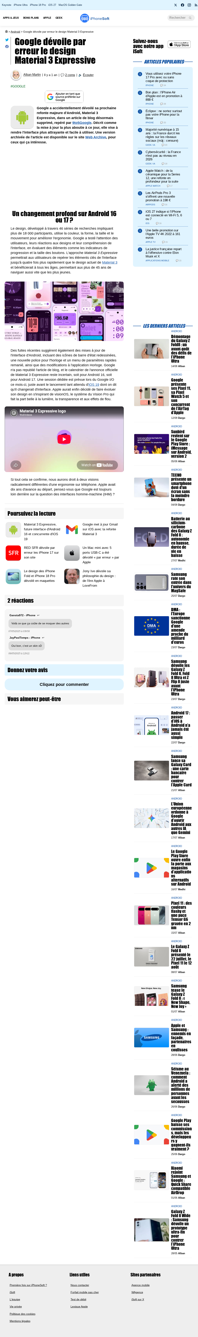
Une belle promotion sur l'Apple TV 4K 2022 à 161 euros (163, 233)
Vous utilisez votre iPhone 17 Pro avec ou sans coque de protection (163, 77)
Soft (99, 19)
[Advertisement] (64, 178)
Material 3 (109, 262)
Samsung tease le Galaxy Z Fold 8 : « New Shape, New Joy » (180, 996)
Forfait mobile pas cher (85, 1292)
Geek (58, 17)
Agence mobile (140, 1285)
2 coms (70, 75)
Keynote (6, 4)
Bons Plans (31, 17)
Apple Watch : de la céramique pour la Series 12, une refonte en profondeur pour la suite (163, 176)
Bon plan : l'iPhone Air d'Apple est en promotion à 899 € (164, 96)
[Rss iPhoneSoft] (196, 6)
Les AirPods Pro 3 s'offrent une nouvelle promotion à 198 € (160, 196)
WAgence (137, 1292)
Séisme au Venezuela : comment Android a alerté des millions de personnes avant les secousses (180, 1085)
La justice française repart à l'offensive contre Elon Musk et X (164, 252)
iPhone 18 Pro (38, 4)
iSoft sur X (137, 1299)
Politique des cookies (22, 1313)
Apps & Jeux (11, 17)
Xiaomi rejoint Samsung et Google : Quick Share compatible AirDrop (181, 1180)
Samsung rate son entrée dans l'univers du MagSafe (181, 582)
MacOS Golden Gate (70, 4)
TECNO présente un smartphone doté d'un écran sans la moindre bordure (181, 487)
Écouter (88, 75)
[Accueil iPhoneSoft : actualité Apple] (6, 31)
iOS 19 (94, 385)
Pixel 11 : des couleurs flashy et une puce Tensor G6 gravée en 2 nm (181, 915)
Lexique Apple (79, 1306)
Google (19, 86)
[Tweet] (7, 40)
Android (15, 31)
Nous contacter (80, 1285)
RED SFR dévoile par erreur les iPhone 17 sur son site (41, 552)
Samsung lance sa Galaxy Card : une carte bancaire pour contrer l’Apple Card (181, 770)
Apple (47, 17)
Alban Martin (32, 74)
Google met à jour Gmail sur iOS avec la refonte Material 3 (100, 529)
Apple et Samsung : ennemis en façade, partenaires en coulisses (181, 1037)
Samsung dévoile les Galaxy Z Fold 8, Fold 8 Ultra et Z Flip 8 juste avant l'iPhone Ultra (180, 677)
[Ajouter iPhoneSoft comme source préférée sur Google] (64, 97)
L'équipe (15, 1299)
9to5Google (81, 123)
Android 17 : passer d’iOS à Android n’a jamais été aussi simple (180, 725)
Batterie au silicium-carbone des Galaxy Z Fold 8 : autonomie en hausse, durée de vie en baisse (181, 537)
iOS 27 (52, 4)
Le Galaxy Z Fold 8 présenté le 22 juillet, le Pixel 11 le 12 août (181, 957)
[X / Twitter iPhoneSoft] (176, 6)
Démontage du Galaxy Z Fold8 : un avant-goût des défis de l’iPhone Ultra (181, 349)
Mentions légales (20, 1321)
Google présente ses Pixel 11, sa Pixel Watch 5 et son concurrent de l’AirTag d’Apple (181, 396)
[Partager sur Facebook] (7, 47)
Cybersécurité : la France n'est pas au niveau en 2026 (163, 155)
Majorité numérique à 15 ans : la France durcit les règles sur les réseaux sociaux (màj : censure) (163, 135)
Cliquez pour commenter (64, 684)
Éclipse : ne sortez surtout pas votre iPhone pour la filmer (164, 114)
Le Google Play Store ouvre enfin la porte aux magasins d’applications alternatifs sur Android (181, 868)
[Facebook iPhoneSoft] (182, 6)
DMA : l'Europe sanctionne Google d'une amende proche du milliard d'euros (180, 626)
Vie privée (16, 1306)
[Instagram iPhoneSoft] (189, 6)
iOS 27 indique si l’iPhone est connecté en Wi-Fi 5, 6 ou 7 (164, 215)
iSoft (12, 1292)
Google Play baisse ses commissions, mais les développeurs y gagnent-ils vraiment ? (181, 1135)
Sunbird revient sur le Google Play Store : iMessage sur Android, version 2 (181, 444)
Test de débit (78, 1299)
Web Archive (95, 137)
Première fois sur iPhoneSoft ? (28, 1285)
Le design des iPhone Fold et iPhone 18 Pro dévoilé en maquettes (39, 576)
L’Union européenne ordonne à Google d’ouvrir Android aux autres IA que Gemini (181, 818)
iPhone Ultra (20, 4)
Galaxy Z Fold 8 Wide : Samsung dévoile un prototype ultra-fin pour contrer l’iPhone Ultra (180, 1229)
